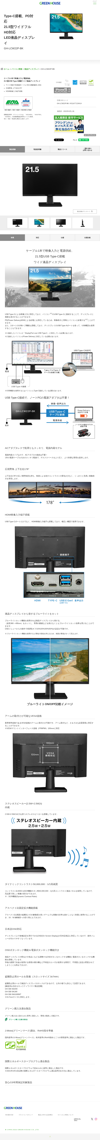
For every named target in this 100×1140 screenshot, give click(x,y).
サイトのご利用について (65, 1115)
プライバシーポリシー (26, 1115)
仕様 (62, 238)
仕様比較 (87, 238)
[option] (50, 186)
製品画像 (12, 149)
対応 (37, 238)
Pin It (75, 140)
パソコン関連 (16, 69)
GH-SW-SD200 (11, 989)
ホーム (6, 69)
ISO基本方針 (9, 1115)
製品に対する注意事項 (45, 1115)
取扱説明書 (37, 149)
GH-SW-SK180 (11, 992)
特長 (12, 238)
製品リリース (62, 149)
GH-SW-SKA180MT (13, 994)
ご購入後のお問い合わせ (87, 149)
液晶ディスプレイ (31, 69)
